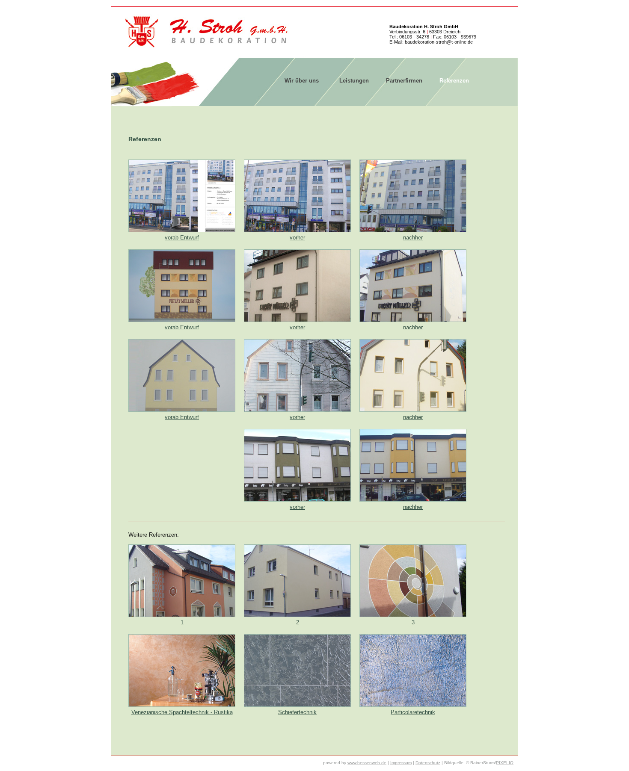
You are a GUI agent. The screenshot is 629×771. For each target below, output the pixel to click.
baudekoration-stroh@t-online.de (439, 41)
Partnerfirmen (404, 80)
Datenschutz (427, 762)
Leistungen (354, 80)
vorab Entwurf (182, 237)
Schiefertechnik (297, 712)
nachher (413, 237)
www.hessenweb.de (366, 762)
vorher (297, 237)
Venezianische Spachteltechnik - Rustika (182, 712)
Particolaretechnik (413, 712)
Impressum (401, 762)
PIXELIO (504, 762)
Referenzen (454, 80)
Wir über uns (302, 80)
